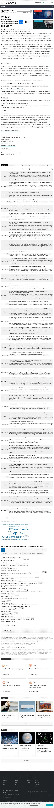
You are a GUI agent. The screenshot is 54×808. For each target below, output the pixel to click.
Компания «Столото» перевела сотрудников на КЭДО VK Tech (23, 455)
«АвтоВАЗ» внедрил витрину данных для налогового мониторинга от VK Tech (26, 275)
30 (18, 570)
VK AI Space (4, 110)
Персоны (44, 549)
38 (27, 565)
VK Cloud (3, 83)
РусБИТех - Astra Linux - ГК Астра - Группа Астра (12, 565)
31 (16, 568)
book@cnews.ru (48, 165)
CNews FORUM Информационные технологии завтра (15, 524)
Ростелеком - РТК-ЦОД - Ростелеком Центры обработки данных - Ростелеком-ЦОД (19, 591)
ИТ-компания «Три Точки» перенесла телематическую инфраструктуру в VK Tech (27, 412)
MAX (14, 145)
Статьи (10, 553)
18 (21, 588)
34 (11, 567)
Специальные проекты (20, 778)
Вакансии (29, 780)
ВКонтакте (3, 145)
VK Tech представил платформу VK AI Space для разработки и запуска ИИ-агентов (27, 369)
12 (31, 606)
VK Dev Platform (29, 83)
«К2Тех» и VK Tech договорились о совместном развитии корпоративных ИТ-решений (28, 301)
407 (19, 557)
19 (30, 585)
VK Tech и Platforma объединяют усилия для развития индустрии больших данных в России (30, 429)
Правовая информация (9, 797)
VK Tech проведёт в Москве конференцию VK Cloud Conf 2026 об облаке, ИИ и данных (28, 258)
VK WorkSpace (4, 97)
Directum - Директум (5, 621)
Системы (38, 549)
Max (36, 777)
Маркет (16, 780)
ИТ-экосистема (18, 529)
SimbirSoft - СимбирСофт (6, 568)
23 (8, 575)
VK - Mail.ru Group (5, 560)
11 (17, 613)
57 (6, 562)
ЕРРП (9, 532)
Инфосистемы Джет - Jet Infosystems (9, 588)
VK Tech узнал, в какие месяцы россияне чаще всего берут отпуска (24, 199)
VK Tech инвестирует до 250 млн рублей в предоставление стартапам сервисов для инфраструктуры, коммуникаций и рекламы (28, 292)
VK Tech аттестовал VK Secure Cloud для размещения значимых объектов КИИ (27, 241)
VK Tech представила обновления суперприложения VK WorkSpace (24, 445)
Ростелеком (3, 567)
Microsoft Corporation (6, 580)
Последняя (13, 518)
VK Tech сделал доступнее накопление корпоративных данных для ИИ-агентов (27, 266)
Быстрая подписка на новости (11, 790)
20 (41, 581)
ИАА (20, 553)
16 (11, 596)
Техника (17, 782)
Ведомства (16, 549)
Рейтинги (5, 780)
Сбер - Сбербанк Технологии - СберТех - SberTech (12, 563)
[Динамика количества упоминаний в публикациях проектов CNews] (52, 169)
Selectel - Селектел (5, 616)
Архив (4, 784)
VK (15, 533)
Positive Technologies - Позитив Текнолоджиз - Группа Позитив (15, 619)
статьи (24, 637)
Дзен (36, 786)
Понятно (49, 804)
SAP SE (2, 575)
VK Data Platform (11, 89)
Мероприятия (40, 553)
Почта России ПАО (13, 526)
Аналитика (5, 778)
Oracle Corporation (5, 586)
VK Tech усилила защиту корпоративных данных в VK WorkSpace (24, 206)
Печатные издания (19, 786)
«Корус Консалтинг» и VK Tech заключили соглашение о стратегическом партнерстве (28, 336)
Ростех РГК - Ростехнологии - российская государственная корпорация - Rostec (19, 583)
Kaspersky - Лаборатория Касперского (9, 608)
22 (12, 578)
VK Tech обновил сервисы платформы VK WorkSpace (21, 421)
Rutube (37, 782)
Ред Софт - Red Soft (5, 603)
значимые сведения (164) (7, 169)
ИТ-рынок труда (24, 527)
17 (13, 593)
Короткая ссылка (8, 630)
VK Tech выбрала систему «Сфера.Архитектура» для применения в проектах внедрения (29, 474)
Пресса (15, 553)
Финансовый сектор (8, 540)
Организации (9, 549)
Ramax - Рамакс (4, 596)
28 (30, 573)
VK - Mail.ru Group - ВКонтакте (8, 557)
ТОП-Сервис (4, 599)
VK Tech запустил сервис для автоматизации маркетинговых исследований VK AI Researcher (30, 308)
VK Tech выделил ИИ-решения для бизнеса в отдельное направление (25, 437)
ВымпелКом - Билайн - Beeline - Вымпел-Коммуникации (14, 573)
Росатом (25, 535)
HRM (9, 534)
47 (27, 563)
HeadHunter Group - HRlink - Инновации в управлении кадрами (15, 618)
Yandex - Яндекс (4, 578)
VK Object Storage (21, 89)
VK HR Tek (3, 103)
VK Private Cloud (11, 83)
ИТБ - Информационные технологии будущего (11, 598)
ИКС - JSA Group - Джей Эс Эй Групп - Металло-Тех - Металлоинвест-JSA (17, 604)
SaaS (22, 533)
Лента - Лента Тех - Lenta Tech (8, 570)
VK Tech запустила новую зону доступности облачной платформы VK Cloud (26, 352)
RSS (5, 792)
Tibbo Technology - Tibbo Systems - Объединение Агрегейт (14, 606)
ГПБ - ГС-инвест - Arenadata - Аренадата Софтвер (12, 590)
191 (27, 558)
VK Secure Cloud (20, 83)
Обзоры (4, 782)
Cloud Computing (11, 536)
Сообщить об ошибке (9, 796)
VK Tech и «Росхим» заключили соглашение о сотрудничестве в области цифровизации (29, 344)
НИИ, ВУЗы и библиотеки (29, 553)
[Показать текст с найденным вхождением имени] (29, 169)
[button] (48, 3)
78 (13, 560)
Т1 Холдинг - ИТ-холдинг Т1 (7, 613)
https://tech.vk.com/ (6, 143)
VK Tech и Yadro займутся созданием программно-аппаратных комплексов (26, 232)
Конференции (18, 777)
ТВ (15, 784)
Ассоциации (24, 549)
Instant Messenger (22, 539)
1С (1, 562)
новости (7, 637)
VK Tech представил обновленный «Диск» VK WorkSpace (22, 395)
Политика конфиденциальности (11, 794)
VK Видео (37, 780)
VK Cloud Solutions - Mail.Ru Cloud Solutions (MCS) (12, 559)
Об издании (29, 777)
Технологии (31, 549)
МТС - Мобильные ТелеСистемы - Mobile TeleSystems (13, 585)
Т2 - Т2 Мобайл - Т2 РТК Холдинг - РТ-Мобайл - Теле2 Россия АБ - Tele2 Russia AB (19, 581)
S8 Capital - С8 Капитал (6, 611)
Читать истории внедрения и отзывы (10, 130)
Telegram (9, 145)
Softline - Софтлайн (5, 614)
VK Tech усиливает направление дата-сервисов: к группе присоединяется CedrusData (28, 490)
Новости (4, 777)
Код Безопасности (5, 593)
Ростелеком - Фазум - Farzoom (8, 595)
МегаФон (3, 601)
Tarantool (3, 89)
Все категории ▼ (26, 12)
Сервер (25, 537)
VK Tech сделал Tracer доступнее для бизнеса (19, 251)
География (4, 553)
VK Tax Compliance (12, 103)
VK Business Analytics (23, 103)
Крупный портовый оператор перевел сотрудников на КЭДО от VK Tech (25, 481)
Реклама (29, 778)
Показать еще (27, 723)
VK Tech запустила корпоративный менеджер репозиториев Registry (25, 506)
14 (26, 598)
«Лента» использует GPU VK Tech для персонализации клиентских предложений (27, 387)
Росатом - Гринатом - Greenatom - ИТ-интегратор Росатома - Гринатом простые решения (21, 572)
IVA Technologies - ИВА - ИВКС (8, 609)
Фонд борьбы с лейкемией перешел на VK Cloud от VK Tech (22, 496)
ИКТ (3, 549)
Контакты (29, 782)
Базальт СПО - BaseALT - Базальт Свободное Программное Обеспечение (17, 577)
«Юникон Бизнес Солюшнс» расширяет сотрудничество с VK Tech (24, 192)
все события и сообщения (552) (21, 169)
